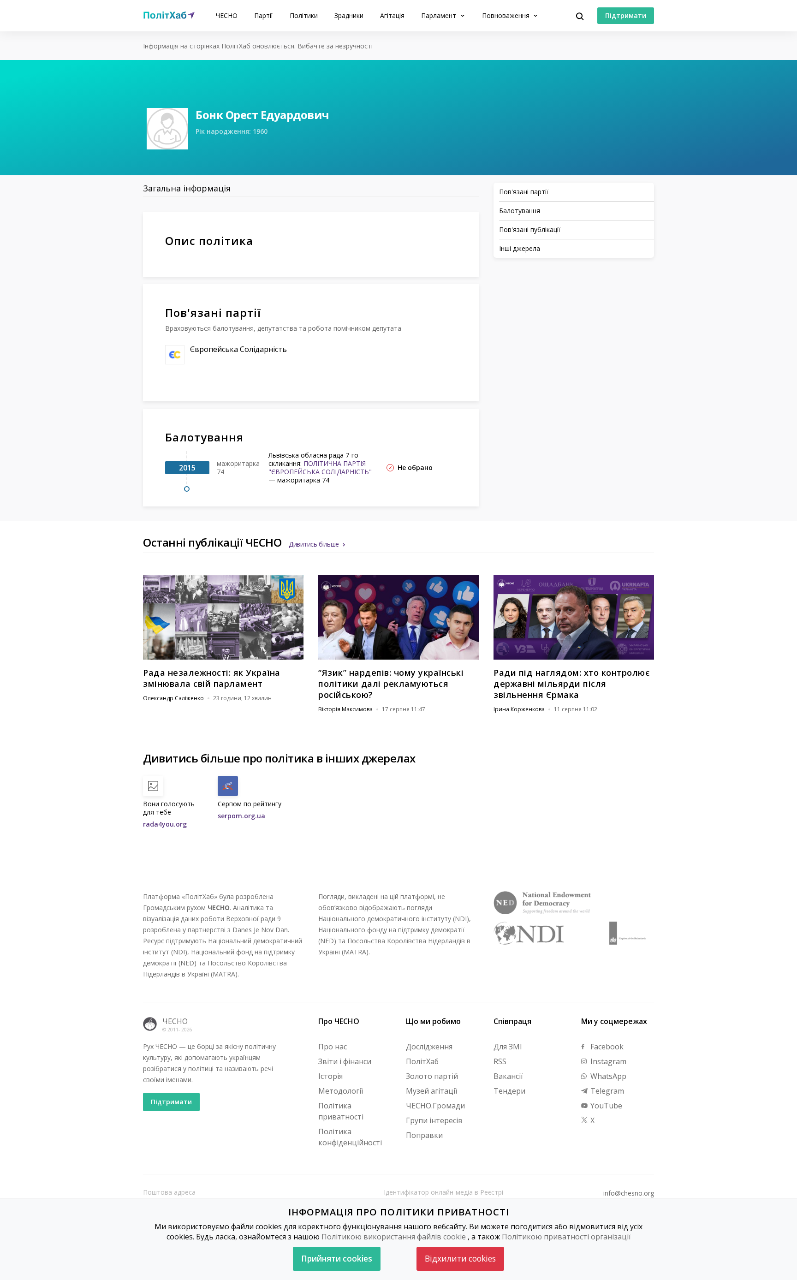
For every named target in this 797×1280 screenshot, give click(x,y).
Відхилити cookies (460, 1258)
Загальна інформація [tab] (187, 188)
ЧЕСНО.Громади (435, 1106)
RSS (500, 1061)
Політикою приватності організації (566, 1237)
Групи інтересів (434, 1120)
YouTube (605, 1106)
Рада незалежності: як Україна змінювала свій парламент (211, 678)
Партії (263, 15)
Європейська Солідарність (238, 349)
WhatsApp (607, 1076)
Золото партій (432, 1076)
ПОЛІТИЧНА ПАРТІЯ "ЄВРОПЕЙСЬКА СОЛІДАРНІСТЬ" (320, 467)
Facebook (606, 1047)
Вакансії (508, 1076)
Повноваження (506, 15)
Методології (340, 1091)
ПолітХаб (422, 1061)
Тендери (509, 1091)
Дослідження (429, 1047)
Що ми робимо (433, 1021)
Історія (330, 1076)
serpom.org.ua (241, 815)
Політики (304, 15)
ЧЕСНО (227, 15)
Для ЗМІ (508, 1047)
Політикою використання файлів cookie (393, 1237)
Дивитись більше (314, 544)
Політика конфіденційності (350, 1137)
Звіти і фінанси (344, 1061)
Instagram (607, 1061)
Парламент (439, 15)
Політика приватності (340, 1111)
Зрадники (348, 15)
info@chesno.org (628, 1193)
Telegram (606, 1091)
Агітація (392, 15)
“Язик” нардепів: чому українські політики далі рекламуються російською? (391, 683)
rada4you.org (165, 824)
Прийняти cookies (336, 1258)
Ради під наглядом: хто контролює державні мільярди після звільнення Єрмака (571, 683)
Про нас (332, 1047)
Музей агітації (431, 1091)
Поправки (424, 1135)
